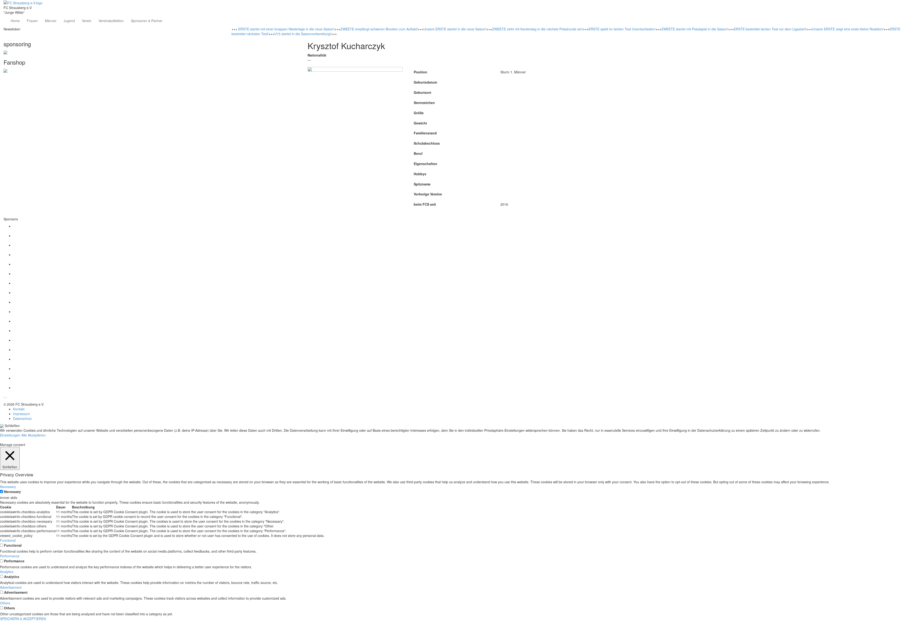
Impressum (21, 413)
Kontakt (18, 409)
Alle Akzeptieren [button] (33, 435)
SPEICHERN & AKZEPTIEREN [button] (23, 618)
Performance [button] (9, 556)
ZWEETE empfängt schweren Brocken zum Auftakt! (379, 29)
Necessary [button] (8, 486)
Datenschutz (22, 418)
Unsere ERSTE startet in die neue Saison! (454, 29)
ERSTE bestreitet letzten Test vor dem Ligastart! (770, 29)
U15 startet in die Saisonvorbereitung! (302, 33)
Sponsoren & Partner (146, 20)
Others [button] (5, 603)
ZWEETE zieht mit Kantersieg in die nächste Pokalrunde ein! (537, 29)
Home (15, 20)
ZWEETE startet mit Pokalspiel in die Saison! (694, 29)
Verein (86, 20)
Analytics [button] (6, 571)
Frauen (32, 20)
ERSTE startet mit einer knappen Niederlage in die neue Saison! (286, 29)
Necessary (12, 491)
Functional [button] (8, 540)
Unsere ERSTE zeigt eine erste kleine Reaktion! (848, 29)
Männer (51, 20)
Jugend (69, 20)
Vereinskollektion (111, 20)
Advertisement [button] (11, 587)
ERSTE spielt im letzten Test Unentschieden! (622, 29)
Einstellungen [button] (10, 435)
